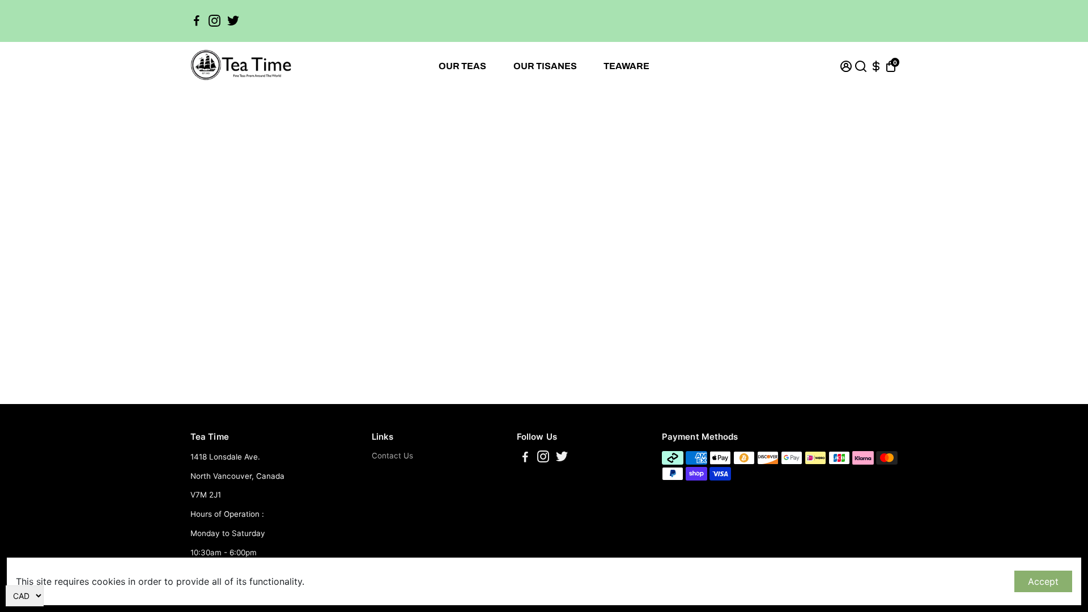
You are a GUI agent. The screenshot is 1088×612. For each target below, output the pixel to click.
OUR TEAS (462, 66)
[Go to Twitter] (233, 21)
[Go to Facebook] (196, 21)
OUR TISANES (545, 66)
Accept (1043, 581)
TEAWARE (626, 66)
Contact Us (392, 455)
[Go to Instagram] (214, 21)
